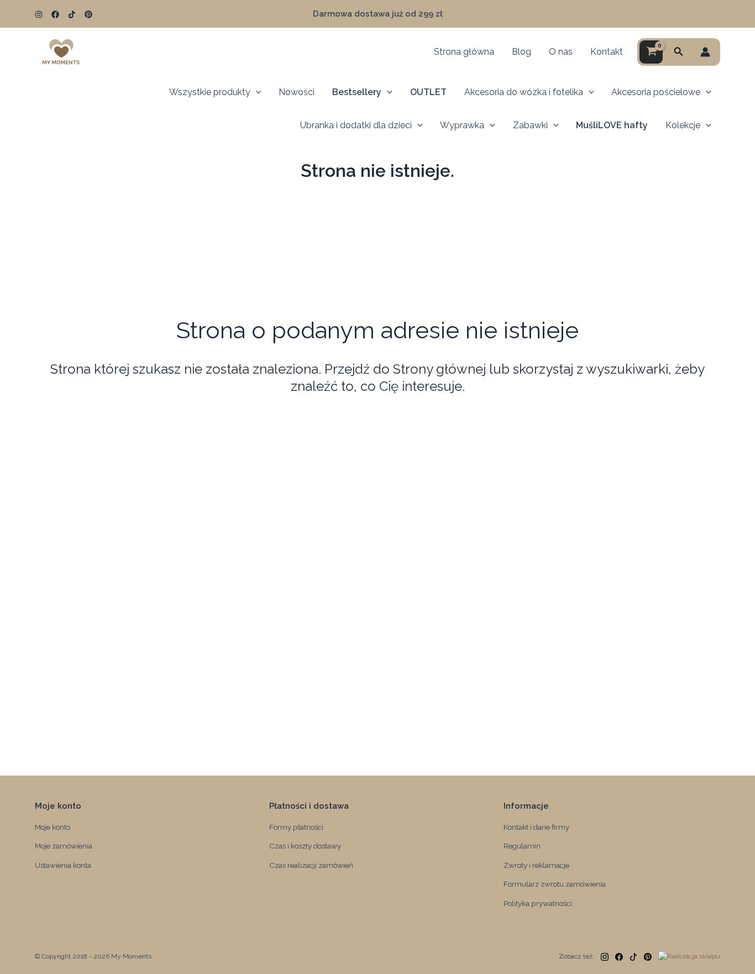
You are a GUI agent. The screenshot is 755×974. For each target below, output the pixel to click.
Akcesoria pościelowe (655, 92)
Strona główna (464, 51)
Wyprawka (462, 125)
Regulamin (522, 845)
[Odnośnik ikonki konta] (705, 52)
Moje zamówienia (63, 845)
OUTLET (428, 92)
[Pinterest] (88, 14)
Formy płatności (296, 827)
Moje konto (52, 827)
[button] (679, 52)
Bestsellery (356, 92)
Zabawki (530, 125)
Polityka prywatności (538, 903)
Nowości (296, 92)
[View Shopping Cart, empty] (651, 52)
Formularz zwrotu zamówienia (555, 883)
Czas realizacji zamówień (311, 865)
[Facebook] (55, 14)
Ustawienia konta (63, 865)
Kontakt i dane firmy (536, 827)
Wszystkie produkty (209, 92)
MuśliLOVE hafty (612, 125)
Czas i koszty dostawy (305, 845)
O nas (561, 51)
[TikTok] (72, 14)
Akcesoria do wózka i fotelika (523, 92)
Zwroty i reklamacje (536, 865)
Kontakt (606, 51)
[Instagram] (39, 14)
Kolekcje (682, 125)
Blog (521, 51)
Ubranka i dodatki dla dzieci (356, 125)
